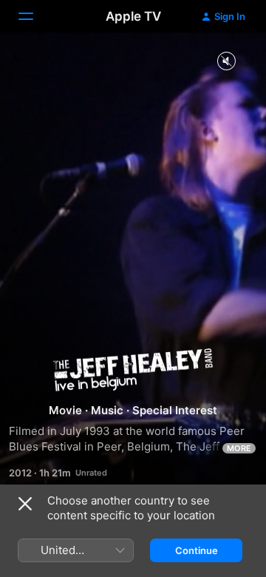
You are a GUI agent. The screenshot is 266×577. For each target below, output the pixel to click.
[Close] (25, 503)
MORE (239, 448)
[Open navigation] (34, 16)
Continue (196, 550)
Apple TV (133, 16)
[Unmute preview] (226, 61)
